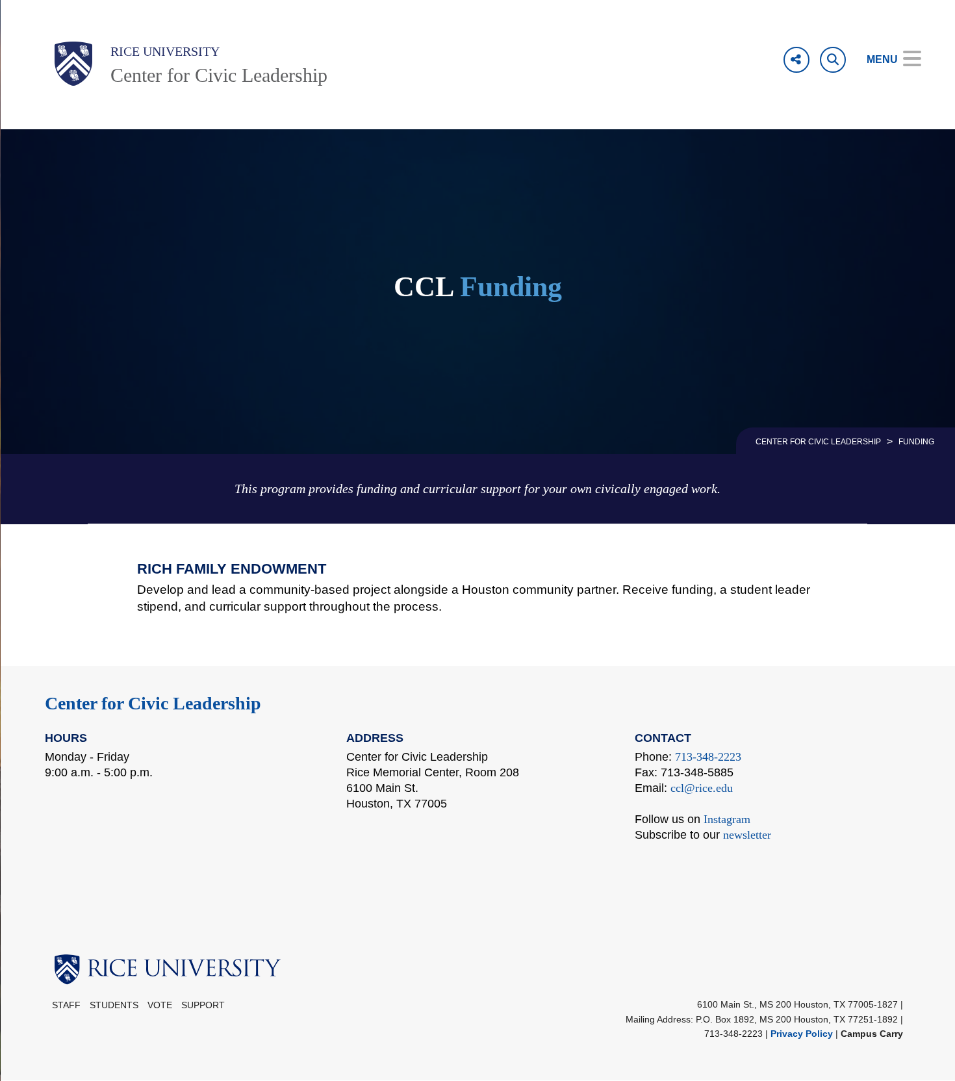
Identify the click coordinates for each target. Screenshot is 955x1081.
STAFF (66, 1005)
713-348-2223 (708, 756)
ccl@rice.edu (701, 788)
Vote (159, 1005)
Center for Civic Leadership (218, 75)
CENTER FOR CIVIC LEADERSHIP (818, 441)
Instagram (727, 819)
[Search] (833, 60)
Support (203, 1005)
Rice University (165, 51)
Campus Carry (872, 1033)
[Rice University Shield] (73, 63)
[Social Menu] (796, 60)
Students (114, 1005)
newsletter (747, 834)
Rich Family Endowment (231, 569)
